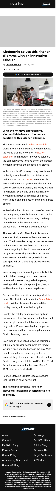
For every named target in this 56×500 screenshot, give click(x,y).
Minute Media (16, 472)
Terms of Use (41, 450)
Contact (6, 440)
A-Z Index (39, 460)
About (5, 435)
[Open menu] (4, 4)
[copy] (19, 69)
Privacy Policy (9, 450)
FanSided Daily (10, 445)
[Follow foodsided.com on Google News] (49, 405)
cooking (29, 179)
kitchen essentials (37, 144)
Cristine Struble (13, 64)
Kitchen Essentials (18, 416)
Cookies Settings (11, 465)
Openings (39, 435)
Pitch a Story (41, 445)
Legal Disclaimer (43, 455)
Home (5, 416)
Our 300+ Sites (42, 440)
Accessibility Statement (15, 460)
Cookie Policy (9, 455)
